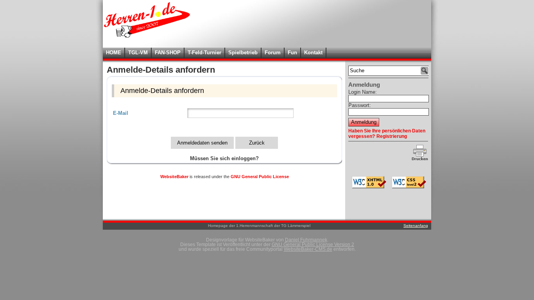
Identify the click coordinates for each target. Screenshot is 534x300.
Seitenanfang (415, 225)
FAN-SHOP (168, 52)
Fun (292, 52)
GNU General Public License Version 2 (313, 244)
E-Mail (120, 113)
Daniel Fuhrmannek (306, 240)
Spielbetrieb (243, 52)
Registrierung (391, 136)
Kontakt (313, 52)
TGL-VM (138, 52)
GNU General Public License (260, 176)
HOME (113, 52)
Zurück (257, 143)
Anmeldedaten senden (202, 143)
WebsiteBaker (174, 176)
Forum (273, 52)
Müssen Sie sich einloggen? (224, 158)
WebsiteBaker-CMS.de (308, 249)
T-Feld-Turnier (204, 52)
